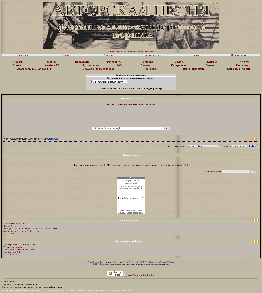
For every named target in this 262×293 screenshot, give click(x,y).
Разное (210, 65)
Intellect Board (118, 262)
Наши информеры (194, 68)
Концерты (151, 68)
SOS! (119, 65)
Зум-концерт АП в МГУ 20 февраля (21, 231)
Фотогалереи (91, 65)
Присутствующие (152, 55)
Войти (66, 55)
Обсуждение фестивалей (99, 68)
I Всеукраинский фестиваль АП (19, 244)
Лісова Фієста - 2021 (13, 226)
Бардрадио (82, 61)
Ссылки (179, 61)
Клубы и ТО (52, 65)
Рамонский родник (12, 247)
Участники (109, 55)
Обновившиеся (238, 55)
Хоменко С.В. (10, 284)
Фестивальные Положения (34, 68)
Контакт (212, 61)
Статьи (16, 65)
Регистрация (23, 55)
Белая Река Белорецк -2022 (17, 223)
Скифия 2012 (10, 254)
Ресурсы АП (114, 61)
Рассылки (242, 65)
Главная (17, 61)
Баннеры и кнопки (238, 68)
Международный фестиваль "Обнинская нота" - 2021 (30, 228)
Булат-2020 (9, 233)
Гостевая (147, 61)
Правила (50, 61)
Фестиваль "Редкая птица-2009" (19, 249)
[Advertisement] (131, 116)
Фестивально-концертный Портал (22, 139)
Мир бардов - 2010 (12, 252)
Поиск (196, 55)
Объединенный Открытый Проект (161, 262)
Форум (244, 61)
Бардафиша (178, 65)
